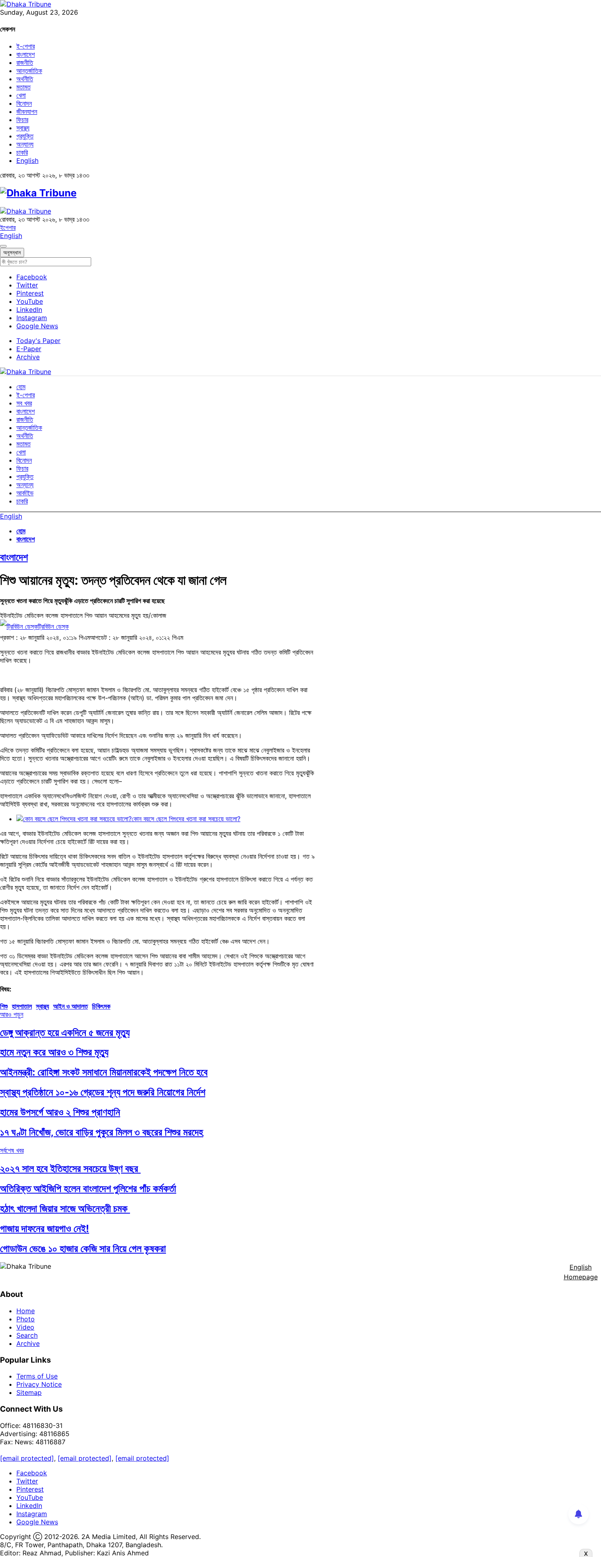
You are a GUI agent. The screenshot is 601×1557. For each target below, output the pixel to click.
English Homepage (581, 1272)
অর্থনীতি (24, 79)
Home (25, 1311)
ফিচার (22, 120)
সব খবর (24, 403)
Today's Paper (38, 340)
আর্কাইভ (25, 493)
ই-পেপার (25, 46)
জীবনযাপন (26, 111)
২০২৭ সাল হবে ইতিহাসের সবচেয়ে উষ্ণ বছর (70, 1168)
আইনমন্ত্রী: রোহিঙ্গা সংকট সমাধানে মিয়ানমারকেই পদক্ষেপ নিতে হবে (104, 1072)
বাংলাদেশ (25, 54)
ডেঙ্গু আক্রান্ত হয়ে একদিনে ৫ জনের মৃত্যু (65, 1032)
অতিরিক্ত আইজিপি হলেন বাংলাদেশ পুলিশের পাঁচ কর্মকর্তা (88, 1188)
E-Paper (28, 349)
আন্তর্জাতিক (29, 71)
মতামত (23, 87)
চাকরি (22, 152)
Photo (25, 1319)
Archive (28, 357)
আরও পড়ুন (11, 1014)
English (27, 160)
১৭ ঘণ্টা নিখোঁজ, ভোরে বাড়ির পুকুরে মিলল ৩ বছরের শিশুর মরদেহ (101, 1132)
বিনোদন (24, 103)
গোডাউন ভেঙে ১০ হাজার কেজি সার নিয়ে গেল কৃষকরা (83, 1248)
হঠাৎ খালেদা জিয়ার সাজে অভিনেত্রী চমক (65, 1208)
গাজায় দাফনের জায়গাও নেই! (44, 1228)
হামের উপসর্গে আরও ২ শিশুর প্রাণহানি (60, 1112)
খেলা (21, 95)
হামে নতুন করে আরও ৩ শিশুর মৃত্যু (54, 1052)
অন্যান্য (25, 144)
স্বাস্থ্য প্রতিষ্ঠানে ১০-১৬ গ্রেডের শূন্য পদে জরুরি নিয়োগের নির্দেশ (102, 1092)
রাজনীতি (24, 62)
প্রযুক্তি (25, 136)
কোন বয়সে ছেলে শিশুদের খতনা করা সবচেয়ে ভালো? (186, 819)
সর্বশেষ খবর (12, 1150)
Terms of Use (37, 1376)
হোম (20, 387)
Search (27, 1335)
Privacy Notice (39, 1384)
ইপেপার (8, 227)
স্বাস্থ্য (22, 128)
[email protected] (27, 1458)
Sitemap (29, 1392)
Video (25, 1327)
